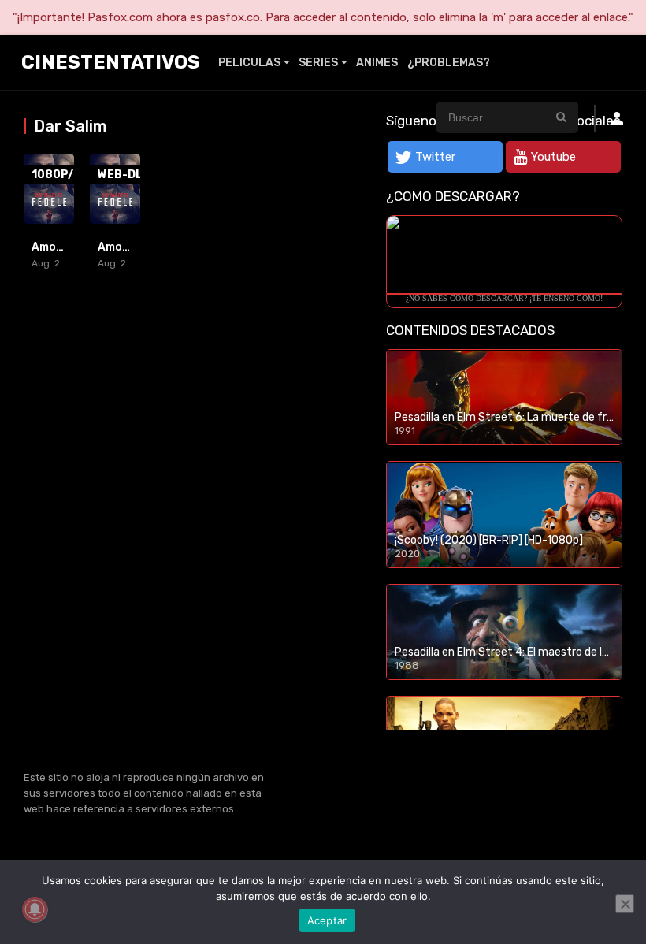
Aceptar (327, 920)
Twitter (435, 157)
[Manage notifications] (34, 909)
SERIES (318, 62)
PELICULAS (249, 62)
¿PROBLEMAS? (448, 62)
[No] (624, 903)
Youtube (553, 157)
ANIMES (377, 62)
